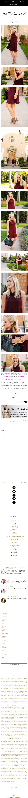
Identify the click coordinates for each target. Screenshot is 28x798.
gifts (15, 711)
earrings (24, 701)
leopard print (10, 724)
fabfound (4, 704)
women (20, 779)
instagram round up (10, 718)
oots (21, 741)
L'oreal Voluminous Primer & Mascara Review (15, 538)
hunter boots (8, 717)
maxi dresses (3, 730)
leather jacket (3, 724)
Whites (13, 778)
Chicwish (3, 620)
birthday (5, 685)
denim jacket (18, 699)
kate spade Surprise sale (8, 722)
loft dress (8, 725)
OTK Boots (25, 741)
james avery (7, 720)
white (24, 777)
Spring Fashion (4, 755)
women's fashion (3, 781)
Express (3, 624)
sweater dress (25, 762)
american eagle (16, 681)
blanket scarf (16, 686)
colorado (15, 698)
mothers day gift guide (8, 732)
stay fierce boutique (24, 757)
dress (12, 701)
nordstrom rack (12, 738)
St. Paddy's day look (9, 757)
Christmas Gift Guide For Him (5, 695)
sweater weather (13, 764)
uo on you (12, 772)
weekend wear (13, 776)
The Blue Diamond (14, 14)
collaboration (6, 698)
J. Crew (3, 632)
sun (19, 762)
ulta (9, 772)
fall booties (13, 704)
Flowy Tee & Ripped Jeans (15, 545)
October (13, 529)
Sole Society (4, 754)
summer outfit (7, 761)
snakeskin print (23, 752)
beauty (11, 684)
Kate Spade (3, 723)
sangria (15, 749)
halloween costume (7, 714)
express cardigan (19, 702)
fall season (5, 705)
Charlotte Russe (6, 692)
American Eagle (5, 614)
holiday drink (5, 715)
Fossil (24, 708)
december (6, 699)
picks (10, 744)
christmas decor (5, 694)
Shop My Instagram (14, 4)
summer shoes (5, 762)
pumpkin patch (15, 745)
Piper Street (21, 744)
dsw (18, 701)
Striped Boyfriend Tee (12, 596)
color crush (12, 698)
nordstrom (14, 423)
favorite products (21, 707)
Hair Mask (17, 712)
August (14, 532)
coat (25, 696)
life (12, 724)
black (8, 685)
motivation (14, 732)
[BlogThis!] (13, 421)
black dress (17, 685)
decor (9, 699)
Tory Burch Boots (11, 769)
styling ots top (18, 758)
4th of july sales (10, 678)
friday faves (14, 710)
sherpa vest (7, 751)
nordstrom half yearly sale (5, 738)
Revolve (3, 644)
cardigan (22, 691)
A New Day (18, 678)
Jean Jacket (24, 720)
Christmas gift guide (12, 694)
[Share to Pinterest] (17, 421)
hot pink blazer (25, 715)
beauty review (21, 684)
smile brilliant (12, 752)
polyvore (26, 744)
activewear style (3, 679)
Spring (8, 754)
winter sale (6, 779)
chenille (15, 692)
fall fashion (23, 704)
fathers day (18, 705)
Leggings (6, 724)
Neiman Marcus (5, 639)
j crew (19, 718)
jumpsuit (23, 721)
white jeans (7, 778)
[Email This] (12, 421)
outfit (2, 742)
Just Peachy (9, 586)
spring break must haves (19, 754)
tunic (4, 772)
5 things (14, 678)
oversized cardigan (7, 742)
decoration (12, 699)
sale (26, 748)
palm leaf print (25, 742)
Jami (20, 720)
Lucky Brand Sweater (6, 727)
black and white (12, 685)
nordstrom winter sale (8, 740)
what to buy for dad (19, 776)
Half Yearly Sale (24, 712)
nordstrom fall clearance (23, 737)
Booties (26, 688)
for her (18, 708)
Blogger (16, 787)
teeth (25, 765)
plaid (23, 744)
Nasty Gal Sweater (16, 734)
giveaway (25, 711)
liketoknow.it (20, 724)
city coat (19, 696)
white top (10, 778)
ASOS (3, 617)
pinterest (17, 744)
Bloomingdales (4, 619)
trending (21, 771)
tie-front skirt (11, 768)
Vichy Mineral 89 (19, 775)
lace (20, 722)
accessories (21, 678)
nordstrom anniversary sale (18, 735)
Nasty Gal (4, 734)
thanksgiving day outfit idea (16, 767)
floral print (14, 708)
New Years (25, 734)
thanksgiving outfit (24, 767)
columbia (18, 698)
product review (6, 745)
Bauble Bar (25, 682)
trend (19, 771)
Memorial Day (7, 730)
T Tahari (5, 765)
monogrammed (25, 731)
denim (15, 699)
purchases (23, 745)
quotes (26, 745)
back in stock (21, 682)
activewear (25, 678)
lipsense (23, 724)
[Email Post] (11, 421)
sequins (22, 749)
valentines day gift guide (11, 774)
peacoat (5, 744)
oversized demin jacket (14, 742)
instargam (16, 718)
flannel (10, 708)
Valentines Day (24, 772)
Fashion (6, 3)
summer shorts (10, 762)
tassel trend (20, 765)
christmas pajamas (4, 696)
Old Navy (3, 643)
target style (16, 765)
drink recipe (15, 701)
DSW (3, 623)
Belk (25, 684)
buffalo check (12, 689)
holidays (20, 715)
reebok (24, 747)
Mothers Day (3, 732)
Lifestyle (21, 1)
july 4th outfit (20, 721)
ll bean (4, 725)
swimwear (2, 765)
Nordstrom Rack (5, 642)
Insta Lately (14, 533)
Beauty (14, 3)
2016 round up (3, 678)
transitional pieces (9, 771)
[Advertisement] (11, 472)
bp (3, 689)
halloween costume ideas (15, 714)
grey (10, 712)
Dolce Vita (8, 701)
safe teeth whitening (22, 748)
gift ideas (6, 711)
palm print (2, 744)
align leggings (11, 681)
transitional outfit (3, 771)
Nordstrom (4, 640)
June (14, 548)
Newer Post (24, 482)
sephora (20, 749)
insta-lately (21, 717)
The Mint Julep (3, 768)
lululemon (11, 727)
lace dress (22, 722)
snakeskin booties (17, 752)
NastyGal (3, 637)
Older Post (3, 482)
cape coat (19, 691)
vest (13, 775)
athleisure (13, 682)
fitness (7, 708)
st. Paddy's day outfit (16, 757)
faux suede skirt (16, 707)
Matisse (22, 728)
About (13, 1)
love (22, 725)
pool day (2, 745)
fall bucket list (18, 704)
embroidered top (11, 702)
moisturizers (17, 731)
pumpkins (20, 745)
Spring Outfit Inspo (12, 755)
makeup (20, 727)
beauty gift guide (16, 684)
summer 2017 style (4, 759)
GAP (2, 627)
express (15, 702)
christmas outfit (24, 695)
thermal (7, 768)
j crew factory (22, 718)
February (14, 554)
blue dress (24, 686)
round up (3, 748)
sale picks (2, 750)
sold (1, 754)
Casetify (26, 691)
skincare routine (19, 751)
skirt (23, 751)
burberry (21, 689)
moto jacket (18, 732)
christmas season (15, 696)
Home (5, 1)
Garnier (26, 710)
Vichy (15, 775)
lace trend (25, 722)
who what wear (17, 778)
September (14, 530)
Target (3, 650)
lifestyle (15, 724)
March (14, 552)
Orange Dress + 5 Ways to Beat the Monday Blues (14, 536)
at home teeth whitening (8, 682)
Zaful (3, 657)
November (14, 527)
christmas (22, 692)
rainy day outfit (3, 747)
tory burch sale (16, 769)
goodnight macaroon (4, 712)
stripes (7, 758)
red (14, 747)
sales (5, 749)
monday (20, 731)
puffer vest (11, 745)
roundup (7, 748)
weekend (4, 776)
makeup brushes (24, 727)
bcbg (5, 684)
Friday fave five (9, 710)
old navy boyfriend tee (8, 741)
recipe (13, 747)
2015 (13, 557)
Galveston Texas (22, 710)
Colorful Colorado (14, 541)
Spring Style (18, 755)
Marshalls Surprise (12, 728)
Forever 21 (4, 626)
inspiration (12, 717)
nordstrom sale (18, 738)
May (14, 549)
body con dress (8, 688)
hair (14, 712)
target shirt (11, 765)
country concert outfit (24, 698)
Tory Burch (4, 651)
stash (20, 757)
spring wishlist (24, 755)
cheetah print (12, 692)
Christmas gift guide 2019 (22, 694)
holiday (2, 715)
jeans (26, 720)
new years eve (3, 735)
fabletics (8, 704)
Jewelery (7, 721)
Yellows (12, 781)
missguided (2, 731)
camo (12, 691)
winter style (11, 779)
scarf (17, 749)
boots (1, 689)
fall (10, 704)
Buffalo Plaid (17, 689)
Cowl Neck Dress (14, 543)
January (14, 555)
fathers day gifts (3, 707)
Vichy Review (25, 775)
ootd (19, 741)
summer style (15, 762)
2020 (13, 519)
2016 (13, 524)
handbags (21, 714)
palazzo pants (20, 742)
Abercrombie (4, 613)
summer (26, 758)
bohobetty (17, 688)
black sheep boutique (10, 687)
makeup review (3, 728)
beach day (8, 684)
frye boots (18, 710)
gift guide (2, 711)
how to (2, 717)
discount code (3, 701)
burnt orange (25, 689)
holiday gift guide (11, 715)
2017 (13, 523)
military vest (23, 730)
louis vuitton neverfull (17, 725)
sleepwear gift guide (4, 752)
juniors (26, 721)
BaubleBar (2, 684)
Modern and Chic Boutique (9, 731)
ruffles (18, 748)
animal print (22, 681)
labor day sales (17, 722)
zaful (14, 781)
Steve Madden (4, 647)
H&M (3, 630)
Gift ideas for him (11, 711)
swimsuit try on (24, 764)
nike (6, 735)
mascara (20, 728)
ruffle (9, 748)
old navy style (15, 741)
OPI (22, 741)
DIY (6, 701)
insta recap (16, 717)
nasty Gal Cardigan (9, 734)
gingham (17, 711)
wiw (14, 779)
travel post (16, 771)
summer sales (23, 761)
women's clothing (24, 779)
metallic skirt (13, 730)
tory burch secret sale (22, 769)
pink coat (14, 744)
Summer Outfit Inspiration (15, 761)
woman (17, 779)
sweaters (17, 764)
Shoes (10, 751)
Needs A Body (21, 734)
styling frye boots (13, 758)
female (5, 708)
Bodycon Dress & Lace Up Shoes (14, 535)
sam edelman (8, 749)
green (8, 713)
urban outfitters (16, 772)
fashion (14, 706)
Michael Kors (17, 730)
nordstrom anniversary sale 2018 (14, 737)
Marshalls (7, 728)
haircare (20, 712)
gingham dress (22, 711)
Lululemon (4, 636)
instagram (25, 717)
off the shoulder (24, 740)
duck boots (21, 701)
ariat (2, 682)
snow (26, 752)
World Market (4, 656)
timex (24, 768)
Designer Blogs (18, 797)
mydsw (25, 732)
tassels (23, 765)
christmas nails (19, 695)
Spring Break (12, 754)
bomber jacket (22, 688)
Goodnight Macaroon (6, 629)
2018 (13, 522)
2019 (13, 520)
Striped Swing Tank (15, 539)
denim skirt (22, 699)
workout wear (8, 781)
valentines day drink (4, 774)
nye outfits (17, 740)
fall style (9, 706)
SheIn (3, 646)
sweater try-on (7, 764)
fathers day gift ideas (24, 705)
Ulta (2, 653)
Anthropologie (4, 616)
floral (12, 708)
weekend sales (9, 776)
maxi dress (25, 728)
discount (26, 699)
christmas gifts (13, 695)
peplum (8, 744)
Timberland (15, 768)
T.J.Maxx (3, 649)
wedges (2, 777)
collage (9, 698)
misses (26, 730)
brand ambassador (7, 689)
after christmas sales (6, 681)
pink (12, 744)
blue (21, 686)
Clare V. (23, 696)
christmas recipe (10, 696)
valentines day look (18, 774)
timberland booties (20, 768)
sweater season (3, 764)
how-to (4, 717)
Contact (22, 3)
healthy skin (25, 714)
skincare (15, 751)
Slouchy (8, 752)
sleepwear (25, 751)
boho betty (14, 688)
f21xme (2, 704)
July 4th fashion (14, 721)
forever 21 (21, 708)
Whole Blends (22, 778)
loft (6, 725)
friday (6, 710)
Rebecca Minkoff (9, 747)
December (14, 526)
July (14, 546)
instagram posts (4, 718)
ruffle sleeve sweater (14, 748)
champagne (2, 692)
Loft (2, 634)
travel (13, 771)
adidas (8, 679)
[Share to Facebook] (16, 421)
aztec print (17, 682)
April (14, 551)
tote (26, 769)
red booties (17, 747)
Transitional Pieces (14, 542)
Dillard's (3, 622)
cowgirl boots (3, 699)
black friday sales (22, 685)
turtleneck (6, 772)
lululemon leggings (16, 727)
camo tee (15, 691)
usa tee (20, 772)
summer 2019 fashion (12, 759)
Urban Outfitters (5, 654)
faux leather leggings (9, 707)
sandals (12, 750)
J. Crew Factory (5, 633)
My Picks (21, 732)
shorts (13, 751)
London (12, 725)
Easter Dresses (5, 702)
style (9, 758)
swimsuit (20, 764)
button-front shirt (3, 691)
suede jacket (22, 758)
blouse (19, 686)
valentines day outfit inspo (7, 775)
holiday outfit (16, 715)
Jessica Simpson (3, 721)
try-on (24, 771)
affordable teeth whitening (13, 679)
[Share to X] (15, 421)
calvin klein (9, 691)
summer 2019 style (19, 759)
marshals (17, 728)
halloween (2, 714)
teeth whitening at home (8, 767)
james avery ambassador (15, 720)
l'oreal (13, 722)
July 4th (10, 721)
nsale (13, 740)
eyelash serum (25, 702)
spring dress (25, 754)
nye (14, 740)
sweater (21, 762)
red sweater (21, 747)
